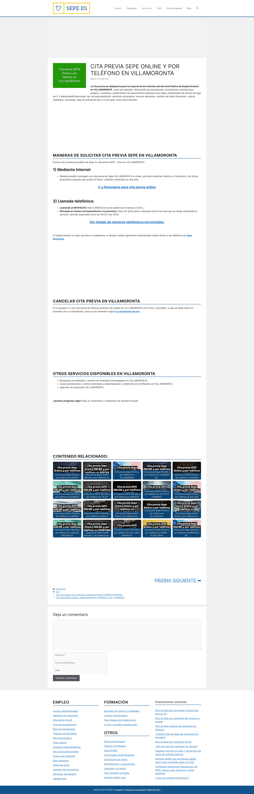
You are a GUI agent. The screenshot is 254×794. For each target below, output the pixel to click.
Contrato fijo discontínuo (66, 769)
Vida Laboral (60, 742)
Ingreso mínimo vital (114, 777)
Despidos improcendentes (67, 747)
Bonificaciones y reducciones (119, 764)
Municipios (147, 8)
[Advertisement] (127, 38)
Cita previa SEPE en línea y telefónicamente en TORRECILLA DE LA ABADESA (90, 597)
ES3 (58, 592)
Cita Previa (60, 589)
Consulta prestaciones (65, 724)
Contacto (118, 789)
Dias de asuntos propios (66, 751)
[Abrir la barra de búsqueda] (197, 8)
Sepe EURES (110, 750)
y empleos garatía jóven (124, 724)
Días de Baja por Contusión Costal (173, 742)
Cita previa (131, 8)
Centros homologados (116, 715)
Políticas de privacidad (135, 789)
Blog (189, 8)
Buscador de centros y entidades (121, 711)
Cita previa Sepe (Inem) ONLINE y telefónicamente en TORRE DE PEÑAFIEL (89, 595)
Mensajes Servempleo (64, 774)
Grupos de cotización (64, 756)
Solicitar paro (60, 778)
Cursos (117, 8)
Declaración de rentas (115, 759)
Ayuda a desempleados (65, 711)
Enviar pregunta (174, 8)
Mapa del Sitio (153, 789)
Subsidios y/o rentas (115, 768)
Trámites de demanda (64, 733)
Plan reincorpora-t (62, 738)
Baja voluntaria (61, 760)
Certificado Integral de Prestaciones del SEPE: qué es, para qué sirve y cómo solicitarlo (176, 770)
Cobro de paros (61, 765)
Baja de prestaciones (64, 729)
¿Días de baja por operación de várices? (176, 746)
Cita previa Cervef (62, 720)
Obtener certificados (115, 746)
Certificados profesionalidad (119, 755)
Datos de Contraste (114, 741)
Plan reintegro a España (116, 773)
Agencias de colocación (65, 715)
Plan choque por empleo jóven (120, 720)
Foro (159, 8)
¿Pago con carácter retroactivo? (172, 778)
